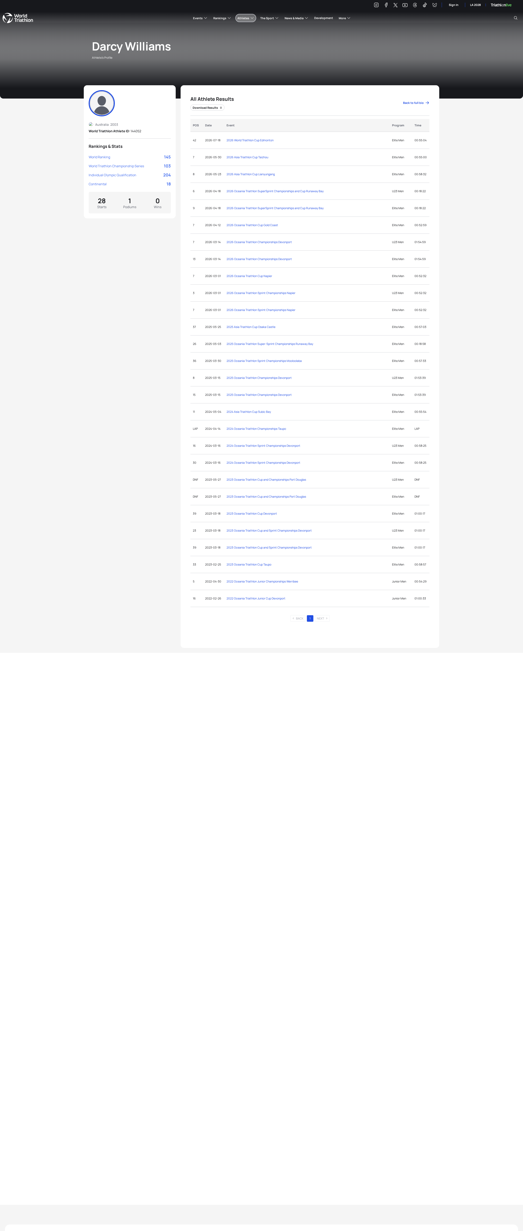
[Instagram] (376, 6)
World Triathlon (17, 18)
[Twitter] (395, 5)
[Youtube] (405, 5)
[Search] (516, 18)
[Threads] (414, 6)
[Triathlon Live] (501, 5)
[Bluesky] (434, 6)
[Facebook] (386, 6)
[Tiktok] (424, 6)
